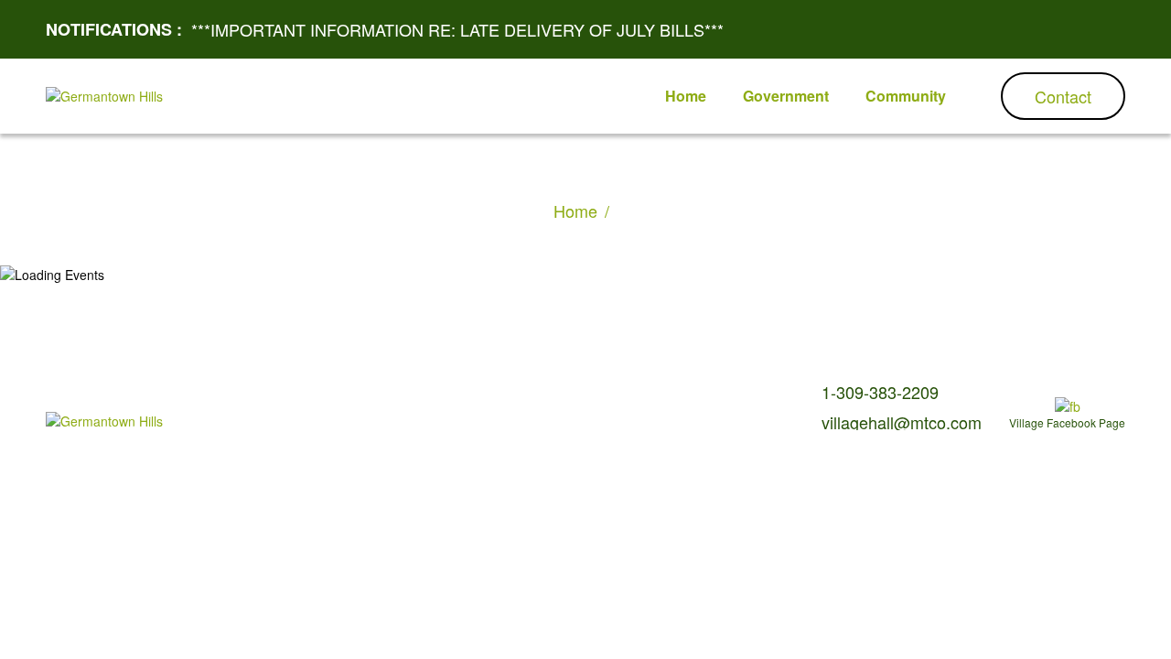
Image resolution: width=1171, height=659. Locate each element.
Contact (1063, 96)
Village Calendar (260, 404)
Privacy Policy (430, 404)
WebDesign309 (373, 424)
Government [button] (786, 95)
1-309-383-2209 (880, 392)
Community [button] (905, 95)
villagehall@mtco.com (902, 422)
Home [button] (685, 95)
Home (575, 210)
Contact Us (348, 404)
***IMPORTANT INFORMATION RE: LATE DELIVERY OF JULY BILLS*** (457, 29)
